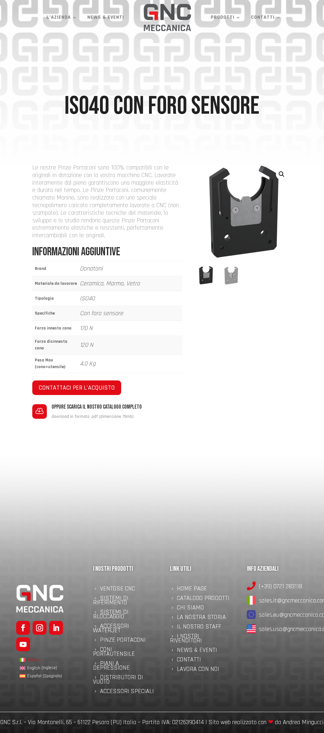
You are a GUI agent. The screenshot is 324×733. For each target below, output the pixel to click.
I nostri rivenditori (186, 639)
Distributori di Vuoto (118, 680)
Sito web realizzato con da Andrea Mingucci (266, 722)
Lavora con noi (198, 670)
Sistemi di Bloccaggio (110, 615)
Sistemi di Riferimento (110, 601)
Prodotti (222, 17)
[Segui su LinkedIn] (56, 628)
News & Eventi (105, 17)
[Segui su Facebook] (23, 628)
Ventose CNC (117, 589)
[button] (281, 174)
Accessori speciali (127, 692)
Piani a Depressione (111, 666)
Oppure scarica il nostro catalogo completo (97, 407)
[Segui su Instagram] (40, 628)
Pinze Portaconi (123, 641)
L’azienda (59, 17)
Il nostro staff (199, 627)
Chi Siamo (190, 608)
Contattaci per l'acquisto (77, 388)
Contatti (263, 17)
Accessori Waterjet (111, 629)
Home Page (192, 589)
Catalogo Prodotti (203, 599)
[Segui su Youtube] (23, 644)
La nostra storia (201, 618)
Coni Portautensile (114, 652)
